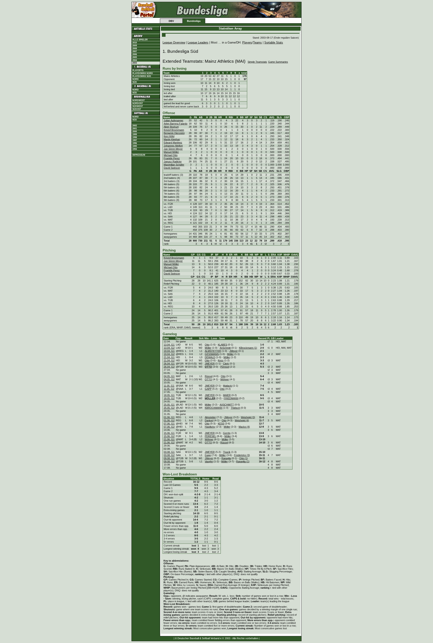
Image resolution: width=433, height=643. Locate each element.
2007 (134, 51)
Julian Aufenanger (173, 120)
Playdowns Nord (142, 73)
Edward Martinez (173, 142)
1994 (134, 149)
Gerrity (227, 433)
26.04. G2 (169, 366)
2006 (134, 54)
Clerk (226, 363)
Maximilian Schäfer (174, 164)
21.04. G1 (169, 357)
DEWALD (210, 357)
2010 (134, 42)
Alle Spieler (140, 40)
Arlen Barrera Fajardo (175, 123)
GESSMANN (212, 354)
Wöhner (224, 379)
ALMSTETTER (213, 351)
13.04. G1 (169, 344)
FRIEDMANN (231, 398)
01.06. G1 (169, 417)
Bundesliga (193, 21)
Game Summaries (278, 61)
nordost (137, 103)
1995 (134, 146)
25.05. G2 (169, 407)
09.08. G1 (169, 458)
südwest (137, 106)
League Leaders (198, 42)
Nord (135, 79)
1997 (134, 140)
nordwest (138, 100)
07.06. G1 (169, 423)
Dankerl (209, 420)
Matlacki (227, 385)
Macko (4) (244, 426)
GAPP (208, 388)
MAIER (227, 395)
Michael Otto (170, 155)
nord (135, 90)
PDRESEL (210, 436)
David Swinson (172, 167)
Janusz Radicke (173, 161)
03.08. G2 (169, 455)
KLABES (222, 344)
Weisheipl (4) (242, 420)
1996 (134, 143)
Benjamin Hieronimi (174, 133)
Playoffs (137, 70)
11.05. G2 (169, 388)
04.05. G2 (169, 379)
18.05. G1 (169, 395)
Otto (207, 344)
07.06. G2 (169, 426)
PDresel (224, 366)
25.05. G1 (169, 404)
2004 (134, 60)
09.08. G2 (169, 461)
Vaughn (209, 461)
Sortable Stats (273, 42)
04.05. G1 (169, 376)
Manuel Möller (171, 152)
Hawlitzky (210, 426)
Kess (220, 360)
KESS (221, 423)
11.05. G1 (169, 385)
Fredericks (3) (242, 455)
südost (136, 109)
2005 (134, 57)
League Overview (174, 42)
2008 (134, 48)
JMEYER (210, 363)
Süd (134, 82)
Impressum (138, 155)
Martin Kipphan (172, 139)
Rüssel (208, 376)
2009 (134, 45)
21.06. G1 (169, 439)
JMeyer (233, 351)
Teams (257, 42)
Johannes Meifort (173, 145)
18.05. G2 (169, 398)
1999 (134, 134)
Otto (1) (243, 458)
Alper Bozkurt (171, 126)
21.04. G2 (169, 360)
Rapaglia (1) (242, 461)
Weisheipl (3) (248, 417)
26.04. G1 (169, 363)
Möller (208, 347)
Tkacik (226, 452)
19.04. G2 (169, 354)
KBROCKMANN (213, 407)
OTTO (208, 379)
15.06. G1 (169, 433)
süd (134, 93)
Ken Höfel (169, 136)
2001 (134, 128)
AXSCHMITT (227, 404)
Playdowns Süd (141, 76)
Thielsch (235, 407)
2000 (134, 131)
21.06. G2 (169, 442)
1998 (134, 137)
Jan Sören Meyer (173, 148)
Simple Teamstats (257, 61)
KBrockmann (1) (248, 347)
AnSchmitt (225, 347)
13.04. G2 (169, 347)
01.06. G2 (169, 420)
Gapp (208, 455)
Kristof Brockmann (174, 130)
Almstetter (210, 417)
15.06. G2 (169, 436)
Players (247, 42)
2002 (134, 125)
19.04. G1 (169, 351)
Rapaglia (226, 458)
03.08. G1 (169, 452)
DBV (171, 21)
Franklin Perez (172, 158)
